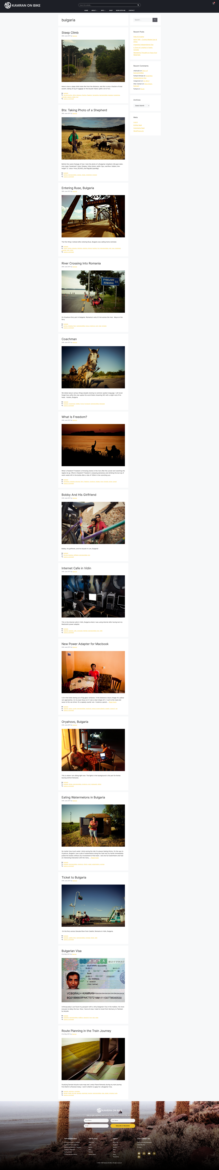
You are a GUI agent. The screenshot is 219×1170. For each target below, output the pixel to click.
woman (102, 864)
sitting (99, 784)
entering (85, 248)
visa (93, 1017)
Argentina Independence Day (143, 45)
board (65, 248)
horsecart (87, 403)
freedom (89, 95)
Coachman (69, 339)
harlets (78, 403)
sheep (83, 175)
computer (79, 630)
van (116, 708)
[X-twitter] (154, 1153)
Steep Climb (70, 32)
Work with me (120, 10)
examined (84, 1093)
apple (70, 708)
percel (93, 708)
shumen (94, 175)
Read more (112, 702)
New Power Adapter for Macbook (85, 644)
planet (106, 1093)
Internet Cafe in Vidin (76, 568)
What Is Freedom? (74, 417)
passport (86, 1017)
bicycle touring (68, 95)
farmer (90, 248)
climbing (79, 248)
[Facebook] (139, 1153)
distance (78, 95)
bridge (69, 248)
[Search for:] (143, 20)
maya (87, 326)
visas (96, 1017)
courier (74, 708)
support (112, 708)
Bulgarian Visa (72, 951)
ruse (113, 248)
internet (85, 630)
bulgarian (66, 1017)
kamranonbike (103, 95)
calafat (71, 937)
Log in (135, 122)
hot (98, 248)
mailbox (80, 1017)
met (110, 248)
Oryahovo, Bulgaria (75, 721)
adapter (66, 630)
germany (71, 1091)
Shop (111, 10)
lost (98, 630)
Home (86, 10)
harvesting (96, 95)
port (97, 326)
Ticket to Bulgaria (74, 877)
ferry (74, 326)
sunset (115, 481)
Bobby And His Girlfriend (79, 494)
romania (104, 326)
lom (89, 555)
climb (74, 95)
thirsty (86, 864)
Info (102, 10)
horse (82, 403)
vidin (101, 630)
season (69, 97)
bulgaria (66, 93)
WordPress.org (138, 131)
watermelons (95, 864)
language (102, 403)
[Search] (138, 5)
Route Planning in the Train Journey (86, 1031)
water (89, 864)
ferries (70, 784)
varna (71, 250)
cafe (75, 630)
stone (110, 481)
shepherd (89, 175)
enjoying (77, 481)
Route (142, 89)
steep (73, 97)
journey (90, 1093)
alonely (66, 1093)
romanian (77, 1091)
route (115, 1093)
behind (65, 175)
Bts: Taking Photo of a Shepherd (84, 110)
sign (68, 250)
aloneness (66, 481)
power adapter (100, 708)
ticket (92, 937)
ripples (98, 481)
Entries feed (137, 125)
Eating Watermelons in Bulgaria (83, 797)
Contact (132, 10)
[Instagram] (144, 1153)
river (100, 326)
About (93, 10)
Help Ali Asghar (138, 37)
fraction (84, 95)
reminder (64, 97)
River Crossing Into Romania (81, 263)
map (103, 1093)
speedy (107, 708)
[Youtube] (149, 1153)
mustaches (116, 95)
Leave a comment (69, 98)
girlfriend (75, 555)
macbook (88, 708)
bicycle (66, 555)
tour (77, 97)
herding (94, 248)
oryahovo (92, 326)
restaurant (94, 784)
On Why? (146, 81)
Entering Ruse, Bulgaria (78, 188)
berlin (69, 1093)
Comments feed (138, 128)
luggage (110, 95)
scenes (79, 175)
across (65, 326)
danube (79, 1093)
